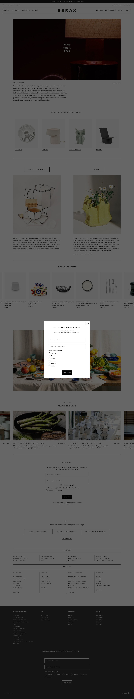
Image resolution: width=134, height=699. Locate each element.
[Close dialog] (87, 323)
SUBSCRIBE (67, 373)
